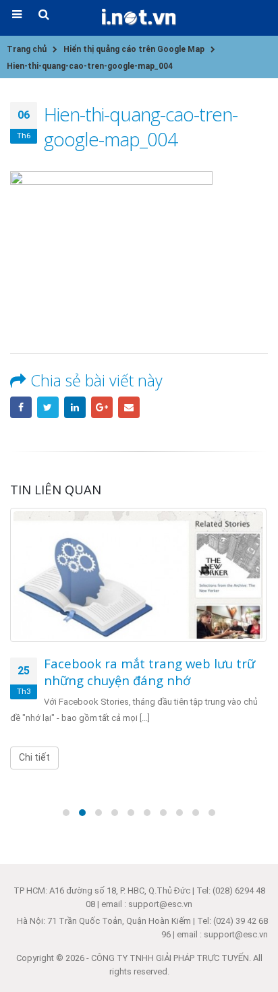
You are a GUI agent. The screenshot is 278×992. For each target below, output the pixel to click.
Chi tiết (34, 757)
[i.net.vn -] (139, 17)
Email (129, 407)
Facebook (21, 407)
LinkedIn (75, 407)
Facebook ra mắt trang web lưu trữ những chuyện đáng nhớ (149, 672)
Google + (102, 407)
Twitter (48, 407)
